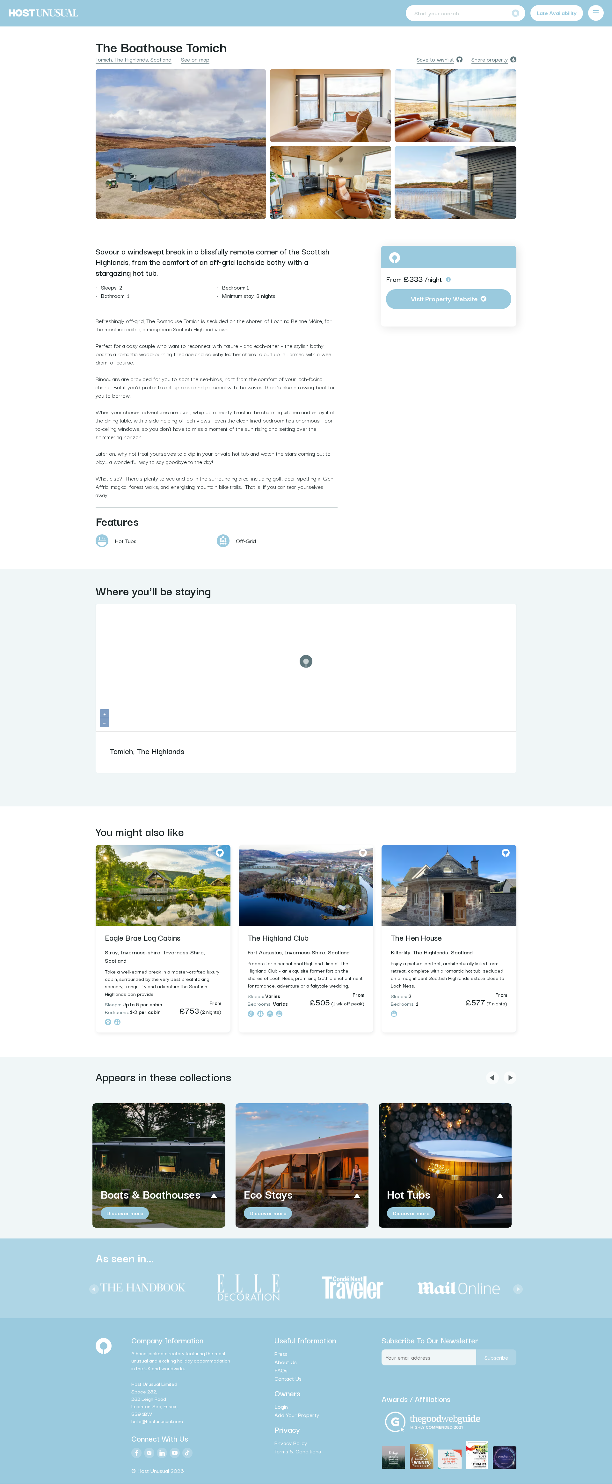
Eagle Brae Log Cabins (142, 937)
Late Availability (557, 12)
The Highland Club (278, 937)
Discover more (124, 1213)
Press (281, 1353)
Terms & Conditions (297, 1451)
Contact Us (288, 1378)
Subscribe (496, 1357)
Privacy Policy (290, 1443)
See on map (195, 59)
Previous (92, 1287)
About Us (285, 1362)
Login (281, 1407)
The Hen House (416, 937)
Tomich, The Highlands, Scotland (133, 59)
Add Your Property (296, 1415)
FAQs (281, 1370)
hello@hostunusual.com (157, 1421)
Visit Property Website (444, 298)
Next (516, 1287)
